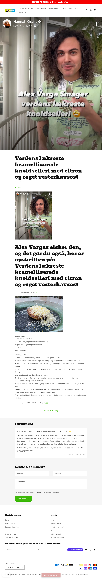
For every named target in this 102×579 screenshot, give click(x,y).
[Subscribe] (38, 549)
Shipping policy (10, 534)
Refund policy (39, 574)
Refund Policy (10, 523)
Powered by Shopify (27, 574)
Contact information (83, 574)
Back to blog (52, 411)
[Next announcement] (96, 2)
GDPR (7, 530)
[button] (24, 8)
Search (7, 520)
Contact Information (12, 527)
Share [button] (19, 188)
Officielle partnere (11, 537)
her (37, 292)
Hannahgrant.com (15, 574)
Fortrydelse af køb (51, 575)
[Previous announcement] (5, 2)
